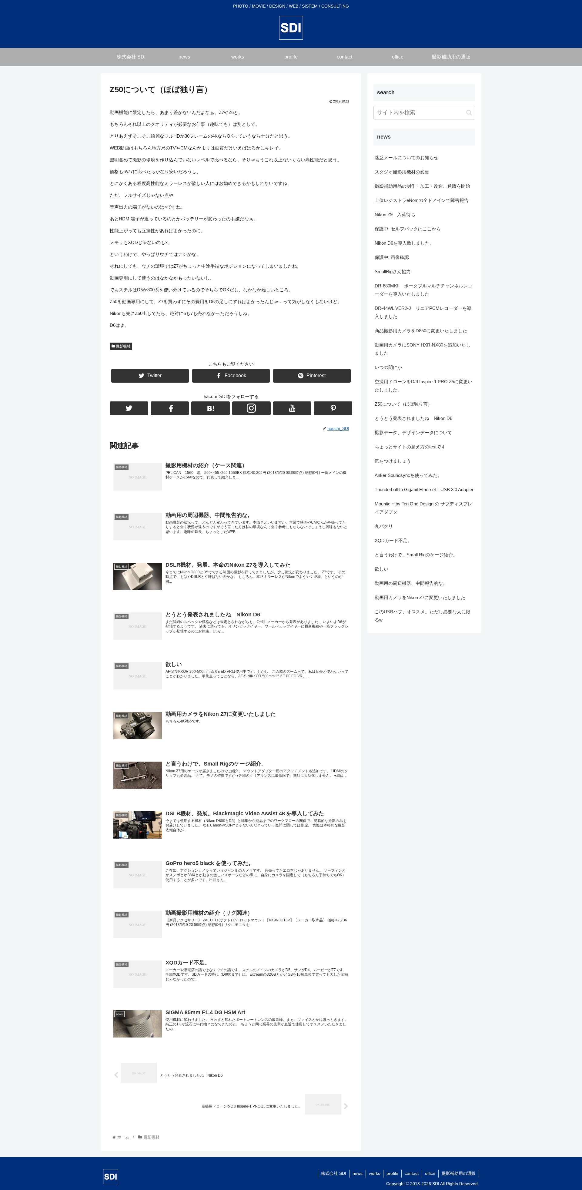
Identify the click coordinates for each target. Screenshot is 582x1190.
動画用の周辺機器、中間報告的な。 (411, 583)
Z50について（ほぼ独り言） (403, 404)
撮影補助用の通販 (459, 1173)
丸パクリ (384, 526)
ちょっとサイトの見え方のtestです (410, 446)
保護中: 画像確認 (392, 257)
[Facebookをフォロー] (170, 408)
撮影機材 (122, 346)
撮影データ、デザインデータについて (413, 432)
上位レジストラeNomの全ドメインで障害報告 (422, 200)
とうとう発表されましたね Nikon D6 (413, 418)
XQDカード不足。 (393, 540)
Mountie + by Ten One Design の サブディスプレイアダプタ (423, 508)
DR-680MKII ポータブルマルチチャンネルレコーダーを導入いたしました (423, 290)
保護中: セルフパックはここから (408, 228)
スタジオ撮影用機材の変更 (402, 171)
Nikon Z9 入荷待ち (395, 214)
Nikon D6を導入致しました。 (404, 243)
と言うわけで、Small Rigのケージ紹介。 (416, 554)
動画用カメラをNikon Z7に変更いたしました (420, 597)
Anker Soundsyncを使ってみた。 (408, 475)
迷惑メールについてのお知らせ (406, 157)
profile (392, 1173)
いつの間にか (388, 367)
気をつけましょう (393, 461)
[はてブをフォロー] (210, 408)
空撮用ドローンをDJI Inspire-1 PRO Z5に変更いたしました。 (423, 385)
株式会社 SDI (333, 1173)
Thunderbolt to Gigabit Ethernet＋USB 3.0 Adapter (424, 489)
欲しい (381, 569)
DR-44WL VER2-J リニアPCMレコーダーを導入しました (423, 312)
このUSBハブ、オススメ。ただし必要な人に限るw (422, 615)
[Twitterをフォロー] (129, 408)
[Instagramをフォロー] (251, 408)
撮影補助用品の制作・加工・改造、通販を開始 (422, 186)
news (358, 1173)
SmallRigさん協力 (393, 271)
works (374, 1173)
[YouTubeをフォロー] (292, 408)
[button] (469, 112)
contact (412, 1173)
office (430, 1173)
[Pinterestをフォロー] (333, 408)
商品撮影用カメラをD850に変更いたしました (421, 330)
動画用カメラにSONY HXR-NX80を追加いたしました (422, 349)
